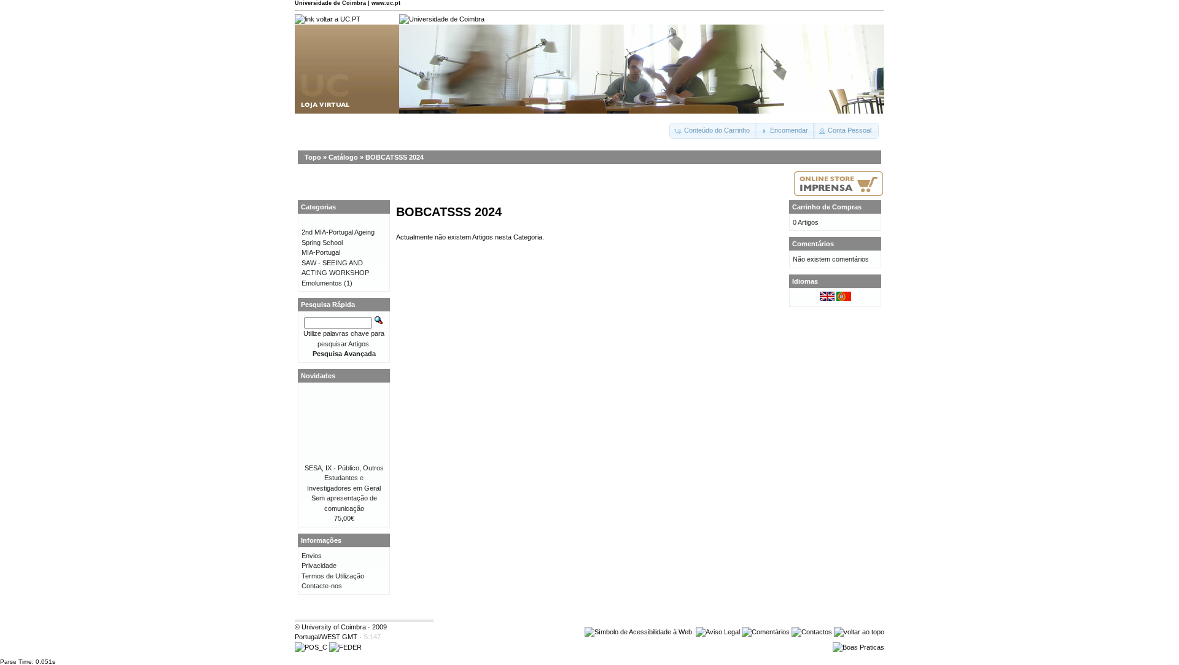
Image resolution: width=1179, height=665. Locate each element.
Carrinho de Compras (827, 207)
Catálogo (343, 157)
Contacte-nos (322, 585)
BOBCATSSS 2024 (394, 157)
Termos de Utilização (333, 576)
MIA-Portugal (321, 252)
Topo (313, 157)
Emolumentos (322, 283)
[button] (713, 131)
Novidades (318, 375)
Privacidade (319, 565)
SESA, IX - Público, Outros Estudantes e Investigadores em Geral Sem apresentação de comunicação (344, 488)
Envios (312, 555)
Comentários (813, 243)
